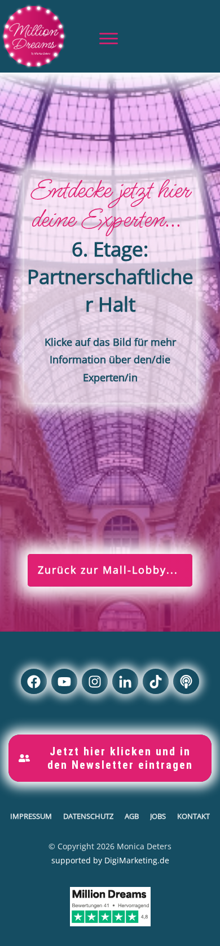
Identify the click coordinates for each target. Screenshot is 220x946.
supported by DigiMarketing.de (110, 860)
